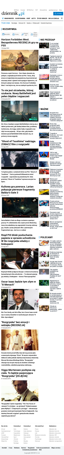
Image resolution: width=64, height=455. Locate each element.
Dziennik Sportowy (46, 23)
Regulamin (31, 448)
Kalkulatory (52, 426)
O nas (10, 448)
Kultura (25, 443)
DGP (36, 10)
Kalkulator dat (52, 429)
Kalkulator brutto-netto (55, 439)
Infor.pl (3, 429)
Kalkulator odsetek (54, 437)
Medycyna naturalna (40, 435)
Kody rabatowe (28, 431)
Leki (36, 433)
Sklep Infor (4, 441)
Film (25, 439)
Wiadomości (17, 435)
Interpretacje (4, 439)
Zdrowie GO (21, 23)
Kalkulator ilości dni (54, 431)
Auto (15, 429)
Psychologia (38, 439)
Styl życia (37, 441)
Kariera (23, 448)
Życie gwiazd (27, 437)
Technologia (17, 431)
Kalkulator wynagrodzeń (55, 441)
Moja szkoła (27, 435)
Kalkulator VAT (53, 435)
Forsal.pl (3, 435)
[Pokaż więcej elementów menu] (61, 18)
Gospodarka (17, 433)
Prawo (36, 429)
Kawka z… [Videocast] (33, 23)
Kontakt (4, 448)
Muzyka (26, 441)
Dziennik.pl (17, 426)
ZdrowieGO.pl (43, 10)
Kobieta (26, 429)
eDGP (2, 433)
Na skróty (4, 426)
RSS (40, 450)
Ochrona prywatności (43, 448)
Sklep (60, 10)
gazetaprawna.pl (53, 10)
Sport (15, 437)
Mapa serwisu (56, 448)
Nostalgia (14, 23)
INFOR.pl (16, 10)
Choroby (37, 437)
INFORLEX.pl (30, 10)
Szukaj (59, 13)
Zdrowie (16, 439)
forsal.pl (23, 10)
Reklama (17, 448)
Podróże (16, 441)
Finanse (37, 431)
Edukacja (26, 433)
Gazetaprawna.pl (5, 431)
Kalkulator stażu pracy (55, 433)
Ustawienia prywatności (29, 450)
